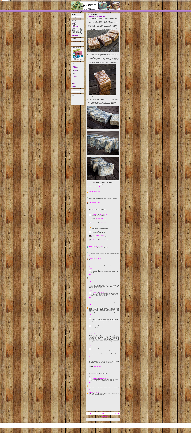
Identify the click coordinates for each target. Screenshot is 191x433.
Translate (79, 17)
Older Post (117, 413)
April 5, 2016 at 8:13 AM (102, 348)
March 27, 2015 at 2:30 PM (97, 277)
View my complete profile (76, 35)
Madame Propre (91, 246)
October (75, 70)
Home (74, 11)
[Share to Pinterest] (102, 184)
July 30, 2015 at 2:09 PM (94, 284)
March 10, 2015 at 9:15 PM (103, 270)
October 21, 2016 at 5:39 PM (103, 378)
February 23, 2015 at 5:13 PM (96, 191)
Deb (89, 333)
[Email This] (98, 184)
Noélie (90, 202)
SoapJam (90, 191)
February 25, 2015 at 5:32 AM (98, 246)
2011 (74, 86)
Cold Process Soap (92, 186)
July (75, 73)
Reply (90, 199)
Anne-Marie (91, 258)
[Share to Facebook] (101, 184)
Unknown (90, 307)
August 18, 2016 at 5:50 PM (97, 366)
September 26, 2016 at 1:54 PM (103, 239)
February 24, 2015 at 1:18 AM (95, 202)
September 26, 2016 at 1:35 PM (99, 235)
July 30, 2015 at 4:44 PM (103, 292)
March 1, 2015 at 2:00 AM (99, 218)
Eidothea (92, 235)
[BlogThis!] (99, 184)
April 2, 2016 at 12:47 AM (103, 231)
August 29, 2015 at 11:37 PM (96, 307)
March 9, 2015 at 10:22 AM (97, 258)
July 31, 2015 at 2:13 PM (94, 300)
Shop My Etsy (79, 11)
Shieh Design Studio (94, 214)
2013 (74, 83)
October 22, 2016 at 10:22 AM (95, 392)
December (75, 67)
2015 (74, 66)
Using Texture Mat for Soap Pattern (77, 79)
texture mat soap (97, 186)
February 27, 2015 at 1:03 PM (103, 214)
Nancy (90, 392)
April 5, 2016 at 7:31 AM (94, 333)
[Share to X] (100, 184)
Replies (91, 212)
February (75, 77)
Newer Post (89, 413)
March (75, 76)
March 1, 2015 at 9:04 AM (103, 222)
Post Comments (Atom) (104, 416)
